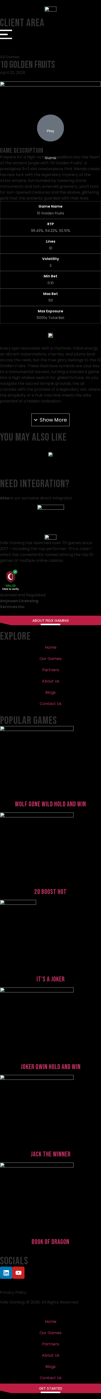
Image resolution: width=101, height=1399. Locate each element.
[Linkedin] (6, 1273)
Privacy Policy (13, 1292)
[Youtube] (18, 1273)
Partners (50, 670)
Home (50, 647)
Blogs (50, 692)
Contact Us (51, 703)
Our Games (50, 658)
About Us (50, 681)
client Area (22, 22)
